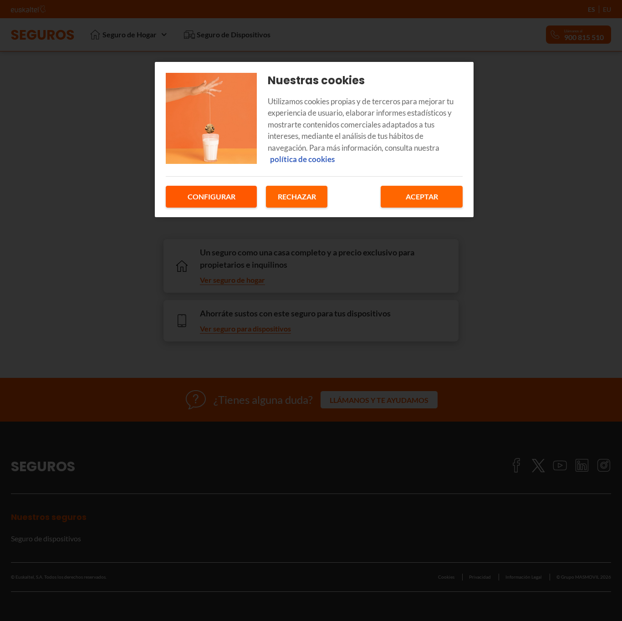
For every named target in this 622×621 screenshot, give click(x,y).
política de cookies (302, 159)
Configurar (211, 196)
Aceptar (422, 196)
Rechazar (297, 196)
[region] (314, 139)
